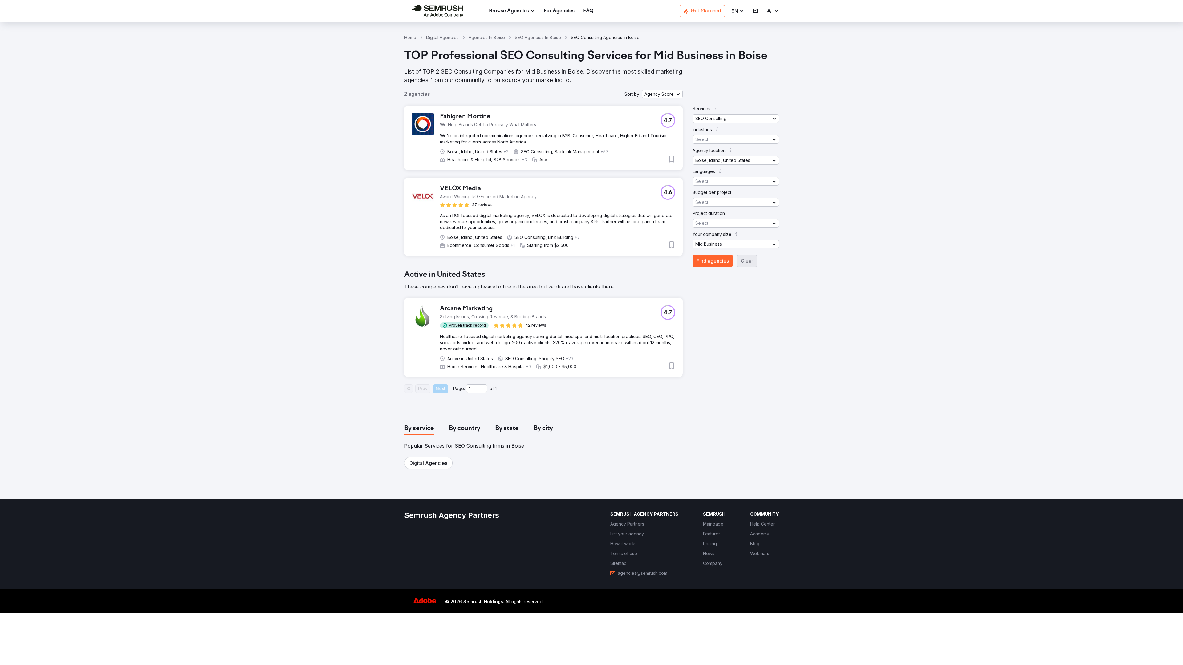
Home (410, 37)
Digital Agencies (442, 37)
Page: (459, 388)
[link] (559, 11)
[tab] (419, 428)
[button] (737, 11)
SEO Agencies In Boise (538, 37)
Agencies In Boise (487, 37)
